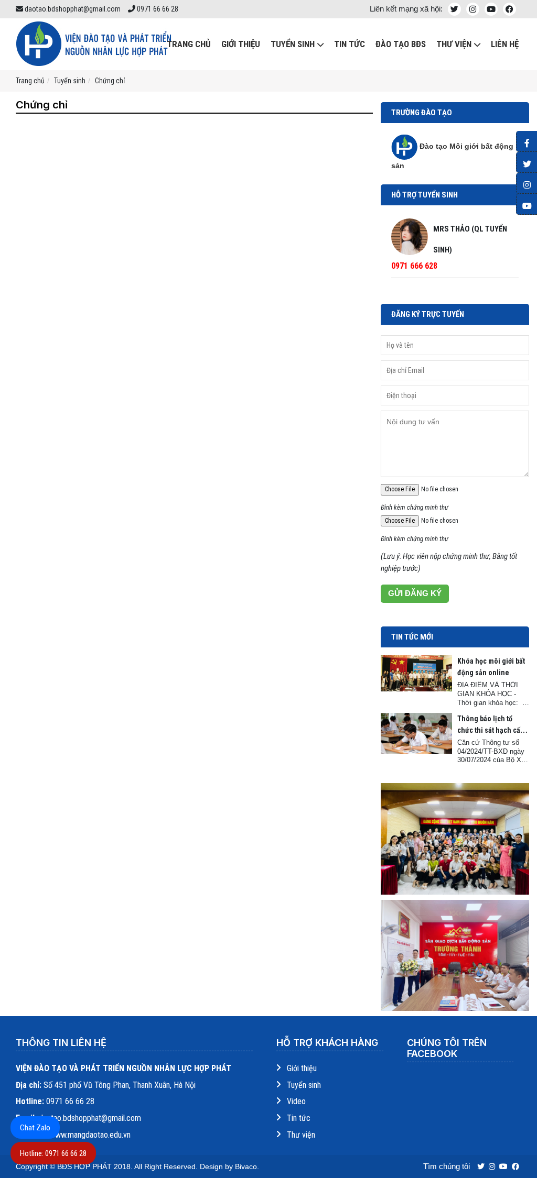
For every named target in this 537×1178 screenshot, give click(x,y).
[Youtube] (526, 204)
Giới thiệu (240, 44)
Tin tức (349, 44)
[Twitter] (526, 162)
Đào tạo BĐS (400, 44)
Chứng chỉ (110, 80)
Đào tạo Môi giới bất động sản (452, 156)
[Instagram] (526, 183)
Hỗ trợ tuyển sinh (424, 195)
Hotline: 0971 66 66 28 (53, 1153)
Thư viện (301, 1135)
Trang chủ (30, 80)
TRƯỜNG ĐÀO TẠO (421, 112)
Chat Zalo (35, 1127)
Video (296, 1101)
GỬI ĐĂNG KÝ (415, 593)
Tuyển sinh (293, 44)
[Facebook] (526, 141)
